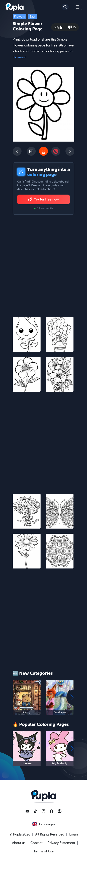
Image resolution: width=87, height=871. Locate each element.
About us (18, 843)
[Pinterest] (59, 811)
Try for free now (46, 199)
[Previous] (17, 151)
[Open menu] (77, 7)
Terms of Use (44, 851)
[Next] (69, 151)
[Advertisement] (43, 440)
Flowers (19, 16)
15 (74, 27)
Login (73, 834)
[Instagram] (43, 811)
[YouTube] (27, 811)
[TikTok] (35, 811)
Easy (32, 16)
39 (56, 27)
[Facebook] (51, 811)
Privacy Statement (61, 843)
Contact (36, 843)
